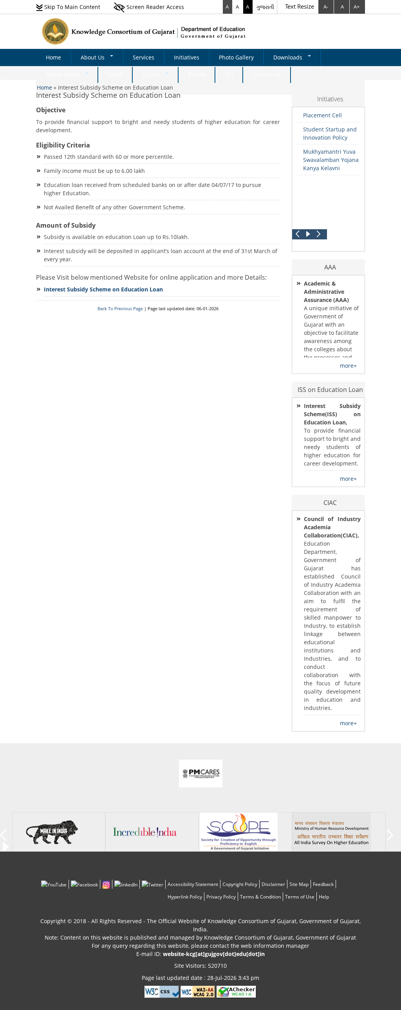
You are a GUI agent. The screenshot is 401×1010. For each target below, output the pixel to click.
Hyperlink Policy (185, 896)
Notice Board (63, 74)
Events (197, 74)
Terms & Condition (260, 896)
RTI (229, 74)
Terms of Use (299, 896)
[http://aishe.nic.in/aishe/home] (332, 831)
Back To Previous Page (120, 308)
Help (324, 896)
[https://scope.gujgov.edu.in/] (238, 831)
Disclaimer (273, 884)
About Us (93, 57)
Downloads (288, 57)
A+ (356, 6)
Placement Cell (322, 115)
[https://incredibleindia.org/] (145, 831)
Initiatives (186, 57)
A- (325, 6)
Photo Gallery (236, 57)
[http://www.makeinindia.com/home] (52, 831)
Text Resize (299, 6)
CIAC (330, 502)
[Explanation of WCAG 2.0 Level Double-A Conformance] (198, 991)
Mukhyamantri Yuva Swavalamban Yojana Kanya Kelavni (331, 160)
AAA (330, 267)
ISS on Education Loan (330, 389)
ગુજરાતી (265, 7)
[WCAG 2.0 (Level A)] (236, 991)
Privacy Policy (221, 896)
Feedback (323, 884)
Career (152, 74)
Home (53, 57)
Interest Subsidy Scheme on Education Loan (108, 95)
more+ (348, 365)
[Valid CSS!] (162, 991)
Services (143, 57)
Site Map (299, 884)
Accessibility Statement (193, 884)
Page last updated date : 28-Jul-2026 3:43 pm (200, 977)
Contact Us (267, 74)
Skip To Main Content (71, 7)
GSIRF (115, 74)
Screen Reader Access (154, 7)
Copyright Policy (239, 884)
